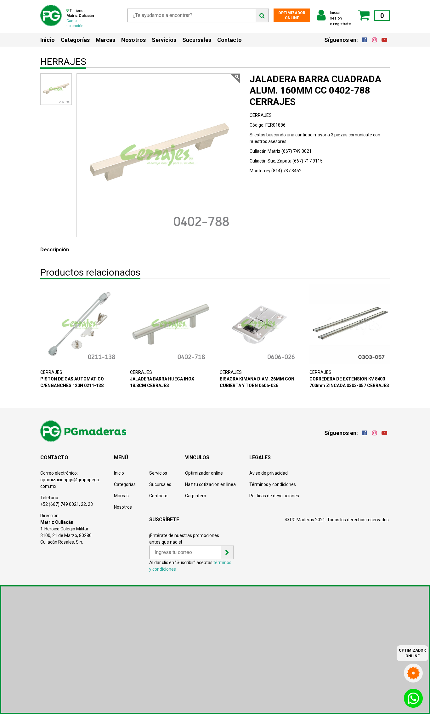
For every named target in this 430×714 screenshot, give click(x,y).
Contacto (229, 40)
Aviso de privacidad (268, 473)
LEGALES (260, 457)
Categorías (75, 40)
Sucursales (196, 40)
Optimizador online (204, 473)
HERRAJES (63, 61)
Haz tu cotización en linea (210, 484)
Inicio (47, 40)
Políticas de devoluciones (274, 495)
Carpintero (195, 495)
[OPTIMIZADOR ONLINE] (413, 672)
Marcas (105, 40)
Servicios (164, 40)
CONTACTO (54, 457)
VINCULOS (197, 457)
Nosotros (133, 40)
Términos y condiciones (272, 484)
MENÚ (121, 457)
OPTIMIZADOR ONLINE (291, 15)
